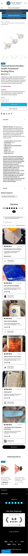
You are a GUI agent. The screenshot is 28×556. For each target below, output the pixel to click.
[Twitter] (9, 114)
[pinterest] (12, 502)
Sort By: (17, 225)
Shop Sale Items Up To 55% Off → (14, 10)
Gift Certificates (14, 531)
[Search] (1, 7)
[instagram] (6, 502)
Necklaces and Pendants (8, 196)
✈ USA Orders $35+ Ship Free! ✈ (14, 18)
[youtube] (21, 502)
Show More (19, 289)
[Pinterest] (11, 114)
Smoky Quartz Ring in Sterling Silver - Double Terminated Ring (20, 479)
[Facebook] (1, 114)
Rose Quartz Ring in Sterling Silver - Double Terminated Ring (6, 479)
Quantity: (3, 97)
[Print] (6, 114)
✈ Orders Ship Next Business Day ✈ (14, 13)
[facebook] (18, 502)
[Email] (4, 114)
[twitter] (15, 502)
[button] (14, 13)
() (26, 3)
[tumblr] (9, 502)
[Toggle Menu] (2, 3)
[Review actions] (23, 246)
